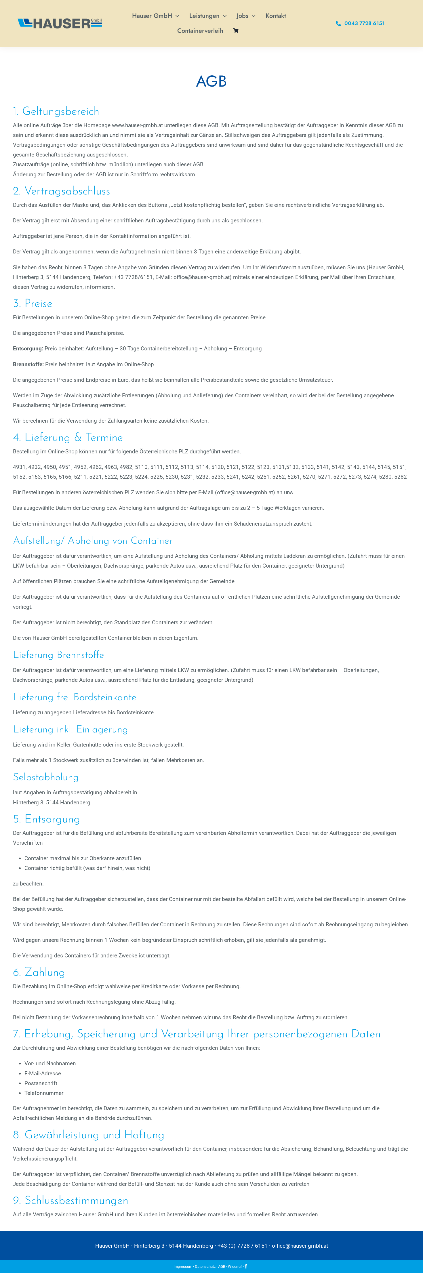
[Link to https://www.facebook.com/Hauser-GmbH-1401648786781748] (246, 1266)
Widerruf (235, 1266)
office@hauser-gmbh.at (300, 1246)
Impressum (183, 1266)
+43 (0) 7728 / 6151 (243, 1246)
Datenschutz (205, 1266)
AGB (221, 1266)
